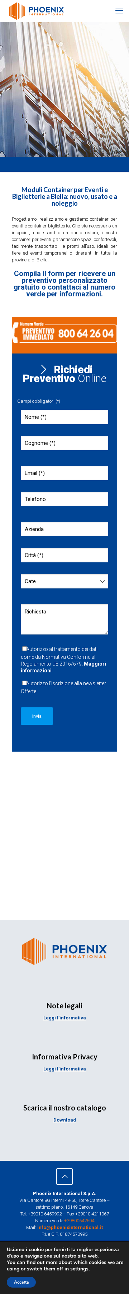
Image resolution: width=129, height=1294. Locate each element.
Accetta (21, 1282)
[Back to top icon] (64, 1176)
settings (79, 1269)
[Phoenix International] (36, 11)
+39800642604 (79, 1220)
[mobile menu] (119, 11)
